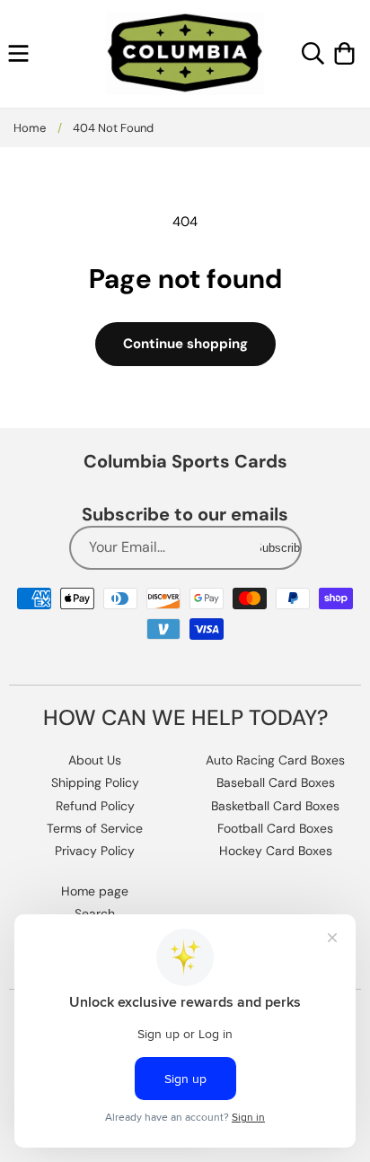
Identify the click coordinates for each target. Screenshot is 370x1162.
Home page (94, 891)
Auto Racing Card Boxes (275, 760)
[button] (18, 53)
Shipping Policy (95, 782)
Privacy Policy (95, 851)
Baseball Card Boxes (275, 782)
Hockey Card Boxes (275, 851)
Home (29, 128)
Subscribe (280, 548)
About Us (94, 760)
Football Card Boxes (275, 828)
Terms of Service (95, 828)
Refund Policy (95, 806)
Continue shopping (185, 344)
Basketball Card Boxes (275, 806)
